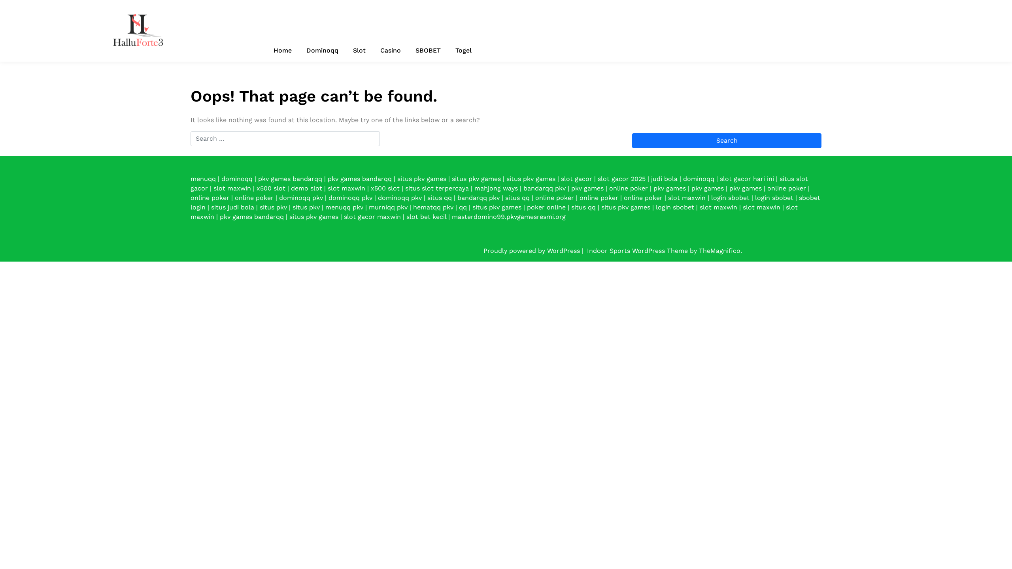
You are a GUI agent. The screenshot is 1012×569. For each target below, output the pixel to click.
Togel (463, 50)
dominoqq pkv (301, 198)
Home (283, 50)
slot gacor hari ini (747, 179)
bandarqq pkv (544, 188)
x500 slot (271, 188)
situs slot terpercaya (437, 188)
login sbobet (730, 198)
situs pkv (273, 207)
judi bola (664, 179)
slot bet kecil (426, 216)
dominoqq (237, 179)
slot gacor (576, 179)
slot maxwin (232, 188)
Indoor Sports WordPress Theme (638, 250)
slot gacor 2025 (622, 179)
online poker (628, 188)
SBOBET (428, 50)
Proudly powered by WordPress (532, 250)
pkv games (587, 188)
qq (463, 207)
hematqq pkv (433, 207)
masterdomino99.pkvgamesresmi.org (509, 216)
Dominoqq (322, 50)
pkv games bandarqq (290, 179)
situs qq (439, 198)
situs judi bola (232, 207)
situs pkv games (421, 179)
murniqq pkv (388, 207)
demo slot (306, 188)
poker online (546, 207)
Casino (390, 50)
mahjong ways (496, 188)
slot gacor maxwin (372, 216)
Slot (359, 50)
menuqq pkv (344, 207)
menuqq (203, 179)
